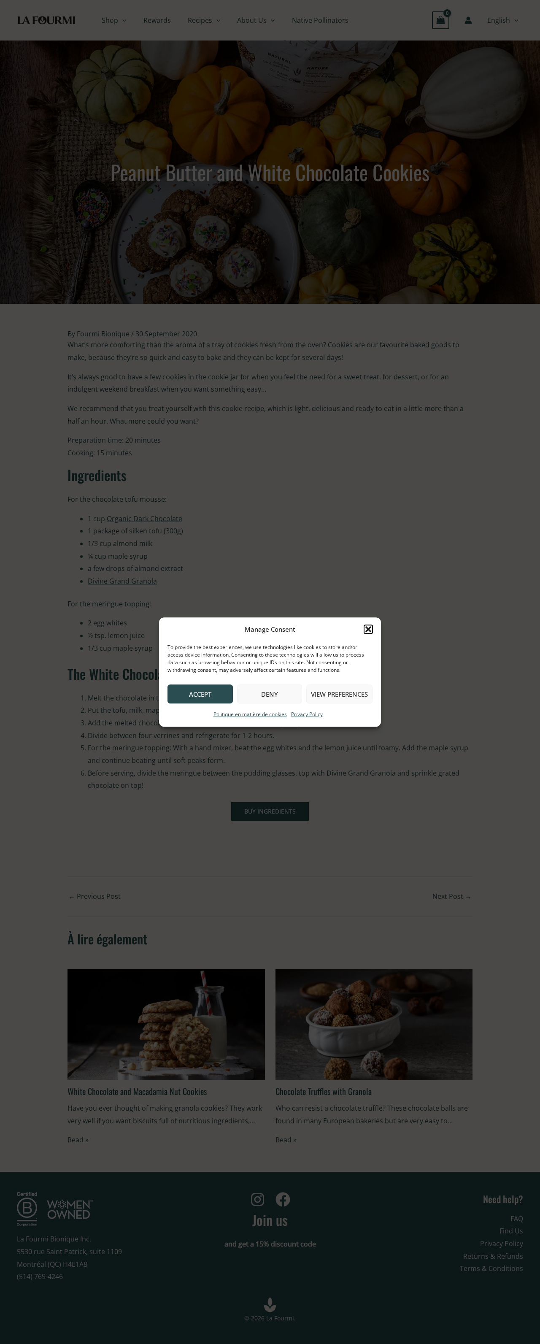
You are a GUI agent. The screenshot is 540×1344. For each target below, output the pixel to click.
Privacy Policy (307, 714)
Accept (200, 694)
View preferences (339, 694)
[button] (368, 629)
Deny (269, 694)
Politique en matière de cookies (250, 714)
